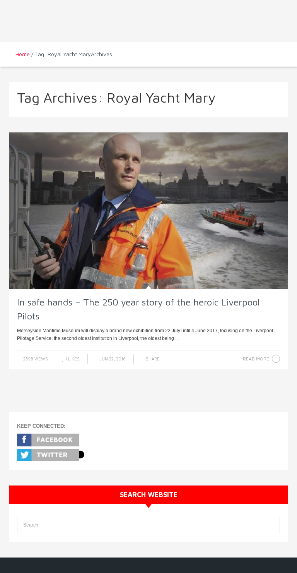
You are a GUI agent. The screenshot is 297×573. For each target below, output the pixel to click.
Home (22, 54)
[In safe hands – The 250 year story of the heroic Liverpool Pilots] (148, 211)
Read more (256, 359)
